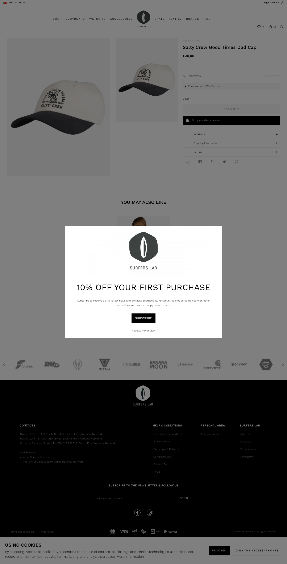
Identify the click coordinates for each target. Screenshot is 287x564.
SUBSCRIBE (143, 318)
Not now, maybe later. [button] (143, 330)
